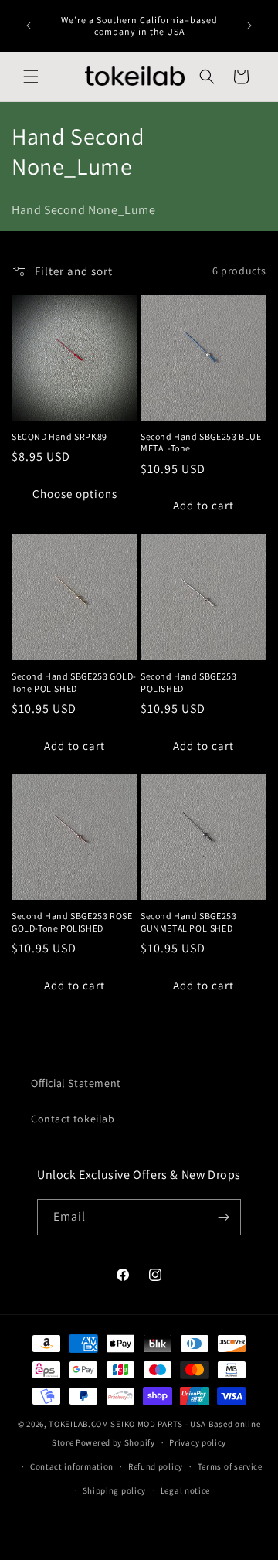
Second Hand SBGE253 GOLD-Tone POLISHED (74, 682)
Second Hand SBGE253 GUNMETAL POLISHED (188, 922)
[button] (31, 77)
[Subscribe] (223, 1217)
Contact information (72, 1466)
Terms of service (230, 1466)
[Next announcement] (249, 26)
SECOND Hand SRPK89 (59, 436)
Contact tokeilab (73, 1119)
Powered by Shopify (115, 1442)
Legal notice (185, 1490)
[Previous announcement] (29, 26)
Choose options (74, 493)
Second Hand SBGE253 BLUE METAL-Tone (201, 443)
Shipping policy (115, 1490)
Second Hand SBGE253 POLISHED (188, 682)
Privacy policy (197, 1442)
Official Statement (76, 1083)
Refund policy (155, 1466)
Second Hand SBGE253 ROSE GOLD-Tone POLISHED (72, 922)
